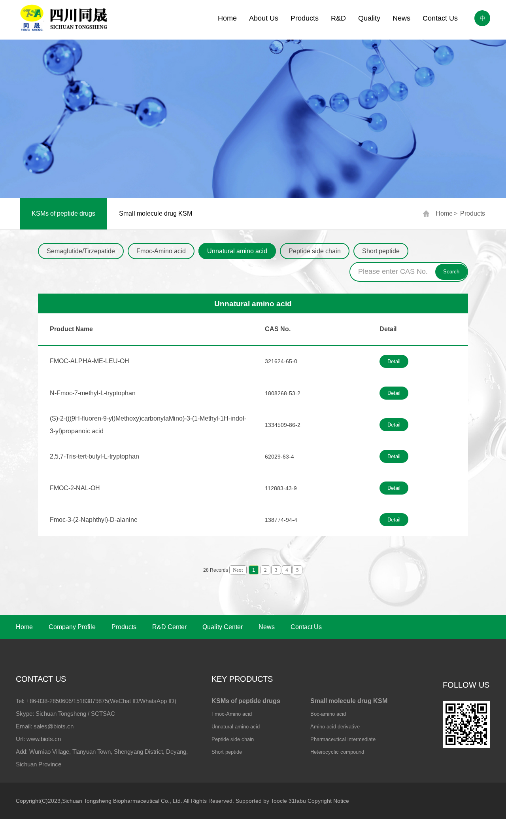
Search (451, 272)
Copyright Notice (328, 801)
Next (238, 570)
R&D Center (169, 627)
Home (227, 18)
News (401, 18)
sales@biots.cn (54, 726)
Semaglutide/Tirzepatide (81, 251)
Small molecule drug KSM (155, 213)
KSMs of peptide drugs (63, 213)
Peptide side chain (315, 251)
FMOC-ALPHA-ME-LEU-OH (89, 361)
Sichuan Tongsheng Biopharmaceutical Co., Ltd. (122, 801)
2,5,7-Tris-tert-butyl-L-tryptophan (94, 456)
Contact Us (440, 18)
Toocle (279, 801)
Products (305, 18)
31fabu (297, 801)
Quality (369, 18)
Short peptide (381, 251)
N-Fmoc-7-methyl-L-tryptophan (93, 393)
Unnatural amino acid (237, 251)
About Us (263, 18)
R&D (338, 18)
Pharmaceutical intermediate (343, 739)
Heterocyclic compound (337, 752)
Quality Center (222, 627)
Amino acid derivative (335, 727)
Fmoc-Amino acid (161, 251)
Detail (393, 361)
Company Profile (72, 627)
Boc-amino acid (328, 714)
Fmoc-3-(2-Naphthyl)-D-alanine (94, 519)
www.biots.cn (43, 739)
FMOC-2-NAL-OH (75, 488)
